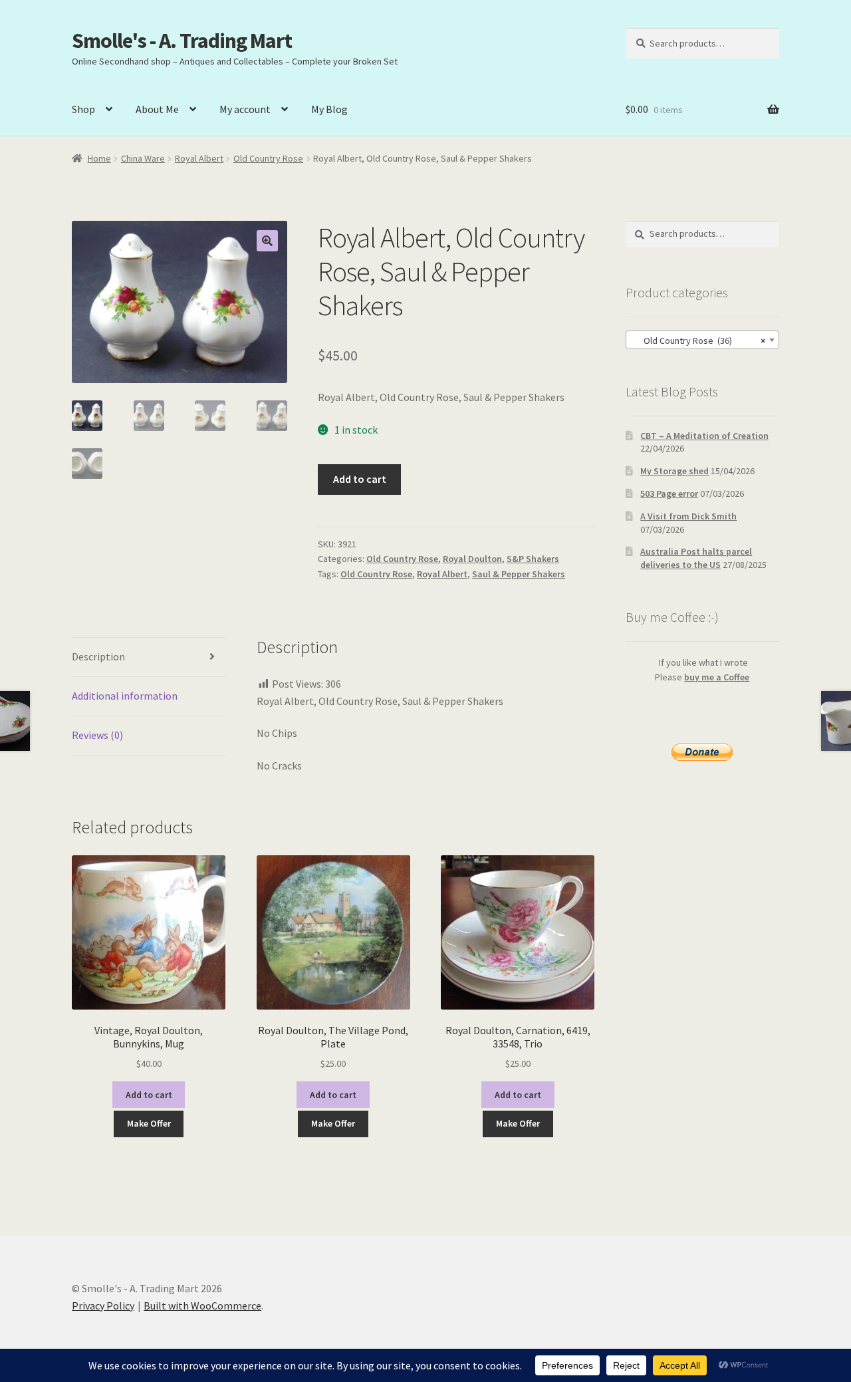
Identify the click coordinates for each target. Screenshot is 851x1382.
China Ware (143, 158)
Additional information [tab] (125, 695)
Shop (83, 109)
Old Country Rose (268, 158)
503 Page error (669, 493)
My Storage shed (674, 471)
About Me (157, 109)
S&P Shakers (533, 559)
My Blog (329, 109)
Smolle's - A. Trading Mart (182, 40)
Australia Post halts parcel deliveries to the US (696, 558)
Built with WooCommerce (202, 1305)
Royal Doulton (472, 559)
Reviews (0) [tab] (97, 735)
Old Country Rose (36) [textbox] (698, 340)
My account (245, 109)
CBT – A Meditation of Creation (704, 436)
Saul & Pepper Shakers (518, 574)
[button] (267, 240)
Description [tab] (98, 656)
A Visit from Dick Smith (688, 516)
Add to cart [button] (149, 1095)
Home (99, 158)
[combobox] (702, 340)
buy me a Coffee (716, 677)
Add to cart (359, 478)
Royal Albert (199, 158)
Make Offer (149, 1123)
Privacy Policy (103, 1305)
